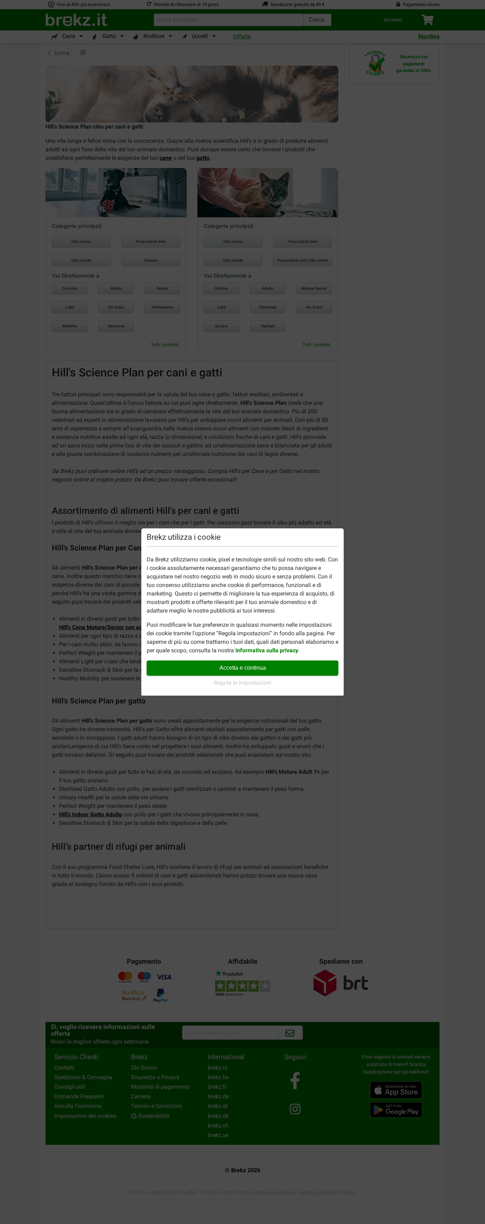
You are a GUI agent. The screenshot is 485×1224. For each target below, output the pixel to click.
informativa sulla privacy (266, 650)
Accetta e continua (242, 668)
